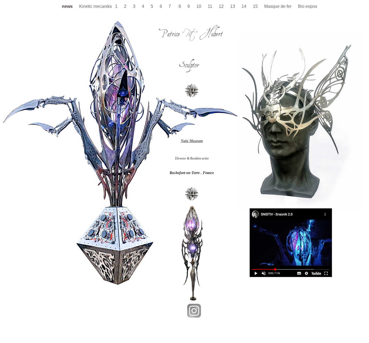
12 (222, 6)
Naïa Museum (192, 141)
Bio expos (307, 6)
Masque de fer (278, 6)
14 (244, 6)
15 (256, 6)
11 (210, 6)
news (68, 6)
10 (199, 6)
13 (233, 6)
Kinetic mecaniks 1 (99, 6)
